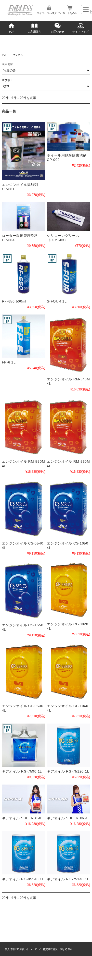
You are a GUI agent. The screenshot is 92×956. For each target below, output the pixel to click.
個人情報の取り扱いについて (21, 949)
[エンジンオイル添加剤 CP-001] (23, 151)
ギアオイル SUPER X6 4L (68, 818)
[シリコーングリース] (68, 216)
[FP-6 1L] (23, 336)
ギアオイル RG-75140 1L (68, 879)
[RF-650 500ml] (23, 274)
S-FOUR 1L (56, 301)
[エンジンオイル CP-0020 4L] (68, 590)
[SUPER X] (23, 799)
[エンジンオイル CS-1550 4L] (23, 590)
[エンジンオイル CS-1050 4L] (68, 509)
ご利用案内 (34, 31)
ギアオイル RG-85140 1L (23, 879)
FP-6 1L (9, 362)
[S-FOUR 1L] (68, 274)
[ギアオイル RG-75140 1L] (68, 852)
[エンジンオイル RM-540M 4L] (68, 345)
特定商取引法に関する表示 (57, 949)
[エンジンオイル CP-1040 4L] (68, 672)
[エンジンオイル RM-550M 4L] (23, 427)
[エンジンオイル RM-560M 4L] (68, 427)
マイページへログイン (49, 13)
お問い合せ (57, 31)
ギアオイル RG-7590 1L (22, 771)
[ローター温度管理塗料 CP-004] (23, 216)
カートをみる (69, 13)
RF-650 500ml (14, 301)
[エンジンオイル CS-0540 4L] (23, 509)
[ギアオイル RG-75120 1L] (68, 745)
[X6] (68, 799)
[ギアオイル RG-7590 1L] (23, 745)
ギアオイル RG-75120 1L (68, 771)
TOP (11, 31)
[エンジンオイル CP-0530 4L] (23, 672)
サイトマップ (80, 31)
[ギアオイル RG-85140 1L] (23, 852)
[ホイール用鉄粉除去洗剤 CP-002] (68, 136)
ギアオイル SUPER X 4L (22, 818)
